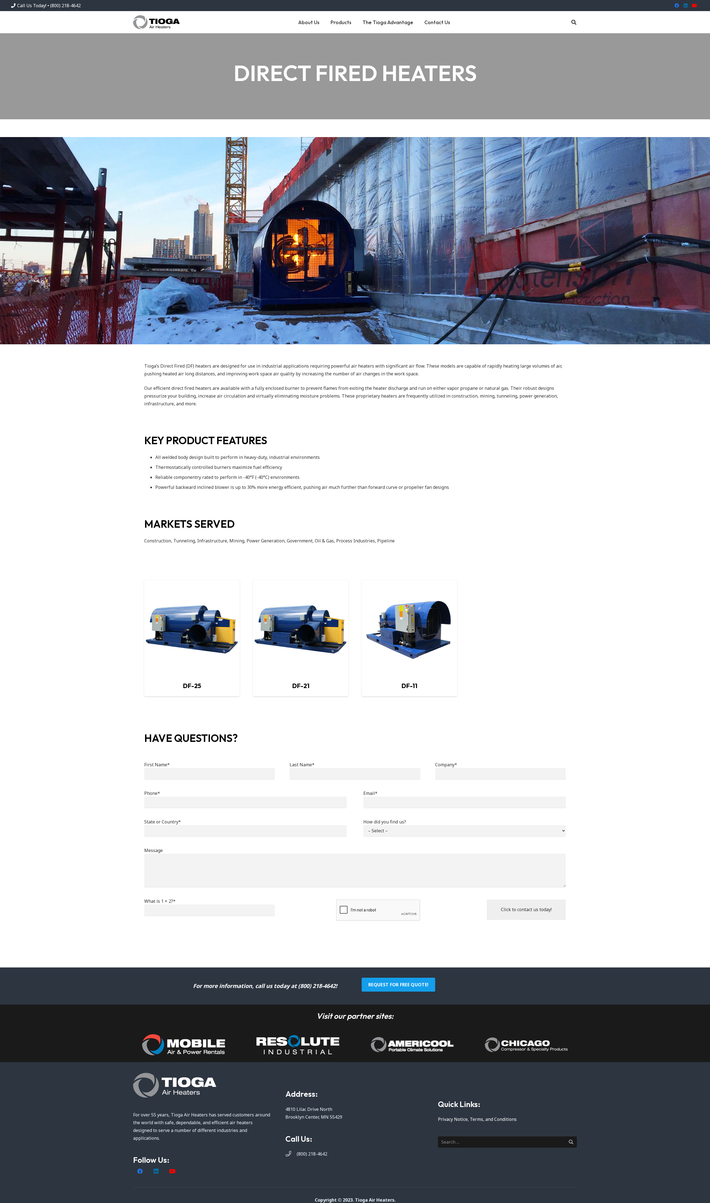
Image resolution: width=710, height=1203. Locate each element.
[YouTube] (694, 5)
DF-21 (301, 686)
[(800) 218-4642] (291, 1154)
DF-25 (192, 686)
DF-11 (409, 686)
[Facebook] (676, 5)
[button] (356, 22)
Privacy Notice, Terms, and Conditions (477, 1119)
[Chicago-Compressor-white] (526, 1044)
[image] (183, 1044)
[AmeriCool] (412, 1044)
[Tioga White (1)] (202, 1085)
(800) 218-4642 (312, 1154)
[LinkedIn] (685, 5)
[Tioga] (156, 22)
